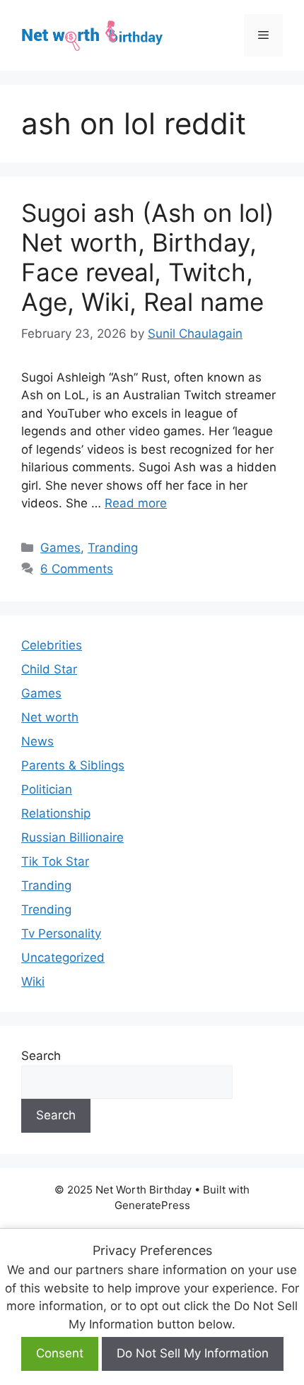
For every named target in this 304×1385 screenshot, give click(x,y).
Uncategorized (63, 957)
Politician (46, 789)
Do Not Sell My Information (193, 1353)
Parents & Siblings (72, 765)
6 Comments (76, 569)
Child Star (49, 669)
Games (60, 548)
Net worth (49, 717)
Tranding (113, 548)
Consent (59, 1353)
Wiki (33, 981)
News (37, 741)
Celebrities (51, 645)
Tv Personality (61, 933)
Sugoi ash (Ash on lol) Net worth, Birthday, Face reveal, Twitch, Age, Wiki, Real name (147, 257)
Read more (136, 503)
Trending (46, 909)
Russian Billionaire (72, 837)
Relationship (55, 813)
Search (41, 1056)
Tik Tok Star (55, 861)
